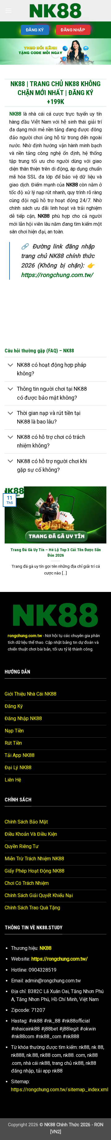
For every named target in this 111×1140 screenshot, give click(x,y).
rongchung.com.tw (25, 512)
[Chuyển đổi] (11, 242)
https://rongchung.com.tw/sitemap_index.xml (59, 966)
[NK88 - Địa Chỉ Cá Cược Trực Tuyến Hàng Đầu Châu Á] (55, 10)
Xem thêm (53, 212)
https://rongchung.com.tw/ (59, 836)
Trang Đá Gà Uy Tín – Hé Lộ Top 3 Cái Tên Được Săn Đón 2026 (55, 429)
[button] (8, 10)
